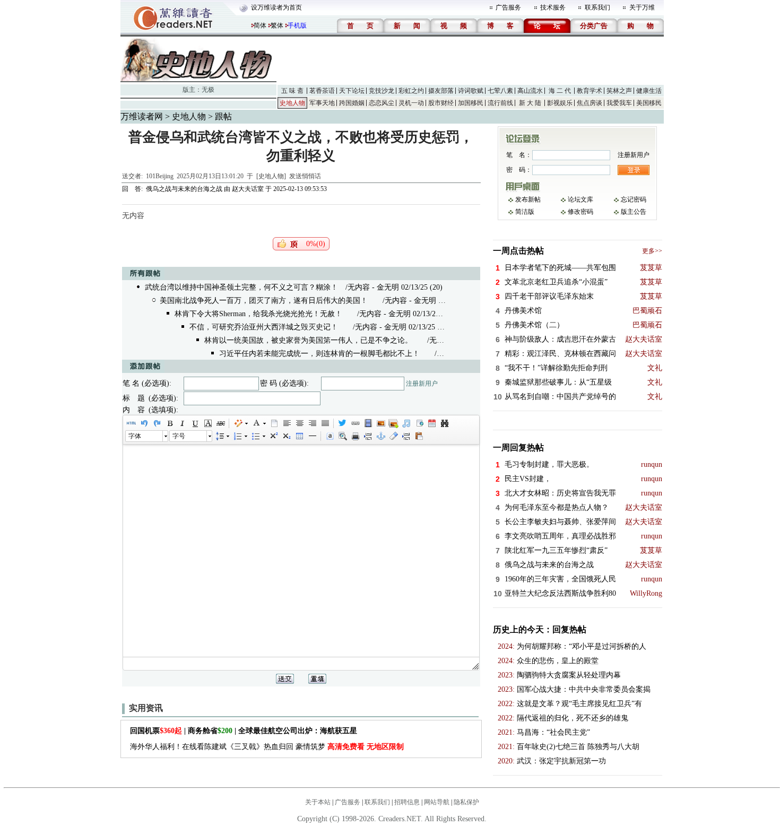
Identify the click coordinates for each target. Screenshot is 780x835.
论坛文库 (580, 199)
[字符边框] (207, 423)
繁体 (277, 25)
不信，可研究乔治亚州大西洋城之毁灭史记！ (263, 327)
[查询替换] (444, 423)
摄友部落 (441, 90)
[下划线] (194, 423)
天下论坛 (352, 90)
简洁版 (524, 211)
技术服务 (553, 7)
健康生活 (649, 90)
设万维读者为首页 (276, 7)
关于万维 (642, 7)
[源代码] (131, 423)
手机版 (297, 25)
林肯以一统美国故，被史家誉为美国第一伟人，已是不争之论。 (308, 340)
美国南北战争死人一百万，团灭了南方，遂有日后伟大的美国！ (264, 301)
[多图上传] (393, 423)
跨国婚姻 (352, 103)
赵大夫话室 (248, 189)
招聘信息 (407, 802)
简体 (260, 25)
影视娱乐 (560, 103)
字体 (134, 436)
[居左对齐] (286, 423)
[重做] (156, 423)
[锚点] (380, 436)
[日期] (431, 423)
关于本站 (318, 802)
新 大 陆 (530, 103)
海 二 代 (560, 90)
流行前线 (500, 103)
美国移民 (649, 103)
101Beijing (160, 176)
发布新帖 (528, 199)
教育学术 (589, 90)
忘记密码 (633, 199)
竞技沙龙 (381, 90)
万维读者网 (141, 116)
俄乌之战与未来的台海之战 (184, 189)
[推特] (342, 423)
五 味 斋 (292, 90)
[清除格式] (393, 436)
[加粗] (169, 423)
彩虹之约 (411, 90)
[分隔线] (312, 436)
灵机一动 (411, 103)
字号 (178, 436)
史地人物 (292, 103)
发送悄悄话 (305, 176)
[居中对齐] (299, 423)
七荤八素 (500, 90)
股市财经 (441, 103)
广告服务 (508, 7)
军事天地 (322, 103)
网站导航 (436, 802)
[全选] (329, 436)
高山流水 (530, 90)
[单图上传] (380, 423)
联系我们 (597, 7)
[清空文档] (273, 423)
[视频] (367, 423)
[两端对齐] (324, 423)
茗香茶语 (322, 90)
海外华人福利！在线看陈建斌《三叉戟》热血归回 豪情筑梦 (267, 747)
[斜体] (182, 423)
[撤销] (143, 423)
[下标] (286, 436)
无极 (208, 89)
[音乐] (406, 423)
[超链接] (355, 423)
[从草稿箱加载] (418, 436)
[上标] (273, 436)
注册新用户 (422, 383)
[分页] (367, 436)
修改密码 (580, 211)
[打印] (355, 436)
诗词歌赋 (470, 90)
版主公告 (633, 211)
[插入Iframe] (418, 423)
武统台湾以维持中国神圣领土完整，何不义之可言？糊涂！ (241, 287)
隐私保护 (466, 802)
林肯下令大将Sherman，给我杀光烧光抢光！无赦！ (258, 314)
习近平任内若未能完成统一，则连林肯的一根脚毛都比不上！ (319, 354)
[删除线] (220, 423)
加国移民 (470, 103)
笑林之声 (619, 90)
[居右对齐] (312, 423)
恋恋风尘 (381, 103)
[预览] (342, 436)
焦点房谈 (589, 103)
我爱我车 (619, 103)
